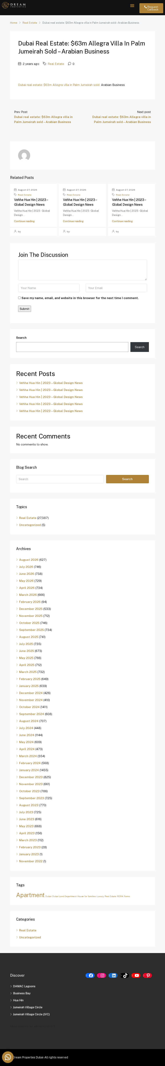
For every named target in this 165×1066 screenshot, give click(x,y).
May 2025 (26, 658)
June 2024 (26, 735)
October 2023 (29, 791)
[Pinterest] (147, 975)
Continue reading (24, 221)
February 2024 (30, 763)
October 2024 (29, 707)
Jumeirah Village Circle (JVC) (31, 1014)
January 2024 (29, 770)
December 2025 (30, 609)
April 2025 (26, 665)
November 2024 (31, 700)
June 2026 (26, 573)
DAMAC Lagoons (24, 986)
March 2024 (28, 756)
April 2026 (27, 587)
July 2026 (26, 566)
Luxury (100, 896)
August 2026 (28, 559)
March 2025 (28, 672)
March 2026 (28, 594)
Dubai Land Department (64, 896)
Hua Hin (18, 1000)
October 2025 (29, 623)
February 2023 (30, 847)
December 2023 (31, 777)
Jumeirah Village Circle (27, 1007)
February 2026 (30, 602)
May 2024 (26, 742)
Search (21, 337)
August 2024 (28, 721)
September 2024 (31, 714)
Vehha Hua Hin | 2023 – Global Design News (51, 383)
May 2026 (26, 580)
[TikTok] (124, 975)
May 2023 (26, 826)
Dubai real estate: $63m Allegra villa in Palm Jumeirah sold (58, 85)
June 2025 (26, 651)
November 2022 (30, 861)
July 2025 (26, 644)
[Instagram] (101, 975)
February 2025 (29, 679)
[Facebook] (90, 975)
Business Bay (22, 993)
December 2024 (31, 693)
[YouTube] (135, 975)
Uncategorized (30, 525)
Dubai (48, 896)
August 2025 (28, 637)
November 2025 (30, 616)
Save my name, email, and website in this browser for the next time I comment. (80, 298)
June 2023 (26, 819)
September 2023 (31, 798)
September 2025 (31, 630)
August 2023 (28, 805)
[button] (132, 5)
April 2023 (27, 833)
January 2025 (29, 686)
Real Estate (30, 22)
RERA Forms (123, 896)
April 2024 (27, 749)
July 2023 (26, 812)
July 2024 (26, 728)
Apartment (30, 895)
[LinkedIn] (113, 975)
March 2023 (28, 840)
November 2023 (31, 784)
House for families (86, 896)
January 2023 (29, 854)
